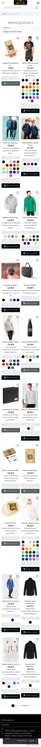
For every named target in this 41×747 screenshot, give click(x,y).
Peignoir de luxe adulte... (11, 217)
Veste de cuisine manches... (30, 409)
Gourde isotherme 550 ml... (30, 342)
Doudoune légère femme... (11, 342)
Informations (7, 720)
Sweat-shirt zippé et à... (11, 143)
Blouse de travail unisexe (10, 601)
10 (21, 705)
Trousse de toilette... (30, 285)
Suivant (26, 706)
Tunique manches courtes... (11, 664)
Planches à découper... (30, 470)
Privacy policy (22, 741)
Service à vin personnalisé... (11, 470)
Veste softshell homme (30, 217)
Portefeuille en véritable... (10, 409)
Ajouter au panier (11, 83)
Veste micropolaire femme (30, 523)
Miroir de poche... (11, 523)
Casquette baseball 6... (10, 285)
